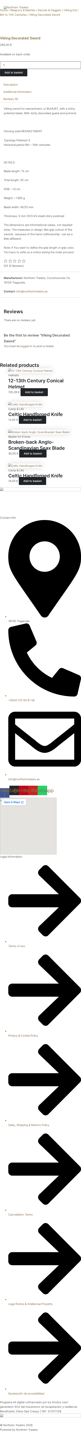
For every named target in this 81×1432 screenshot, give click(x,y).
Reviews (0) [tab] (10, 99)
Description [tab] (10, 84)
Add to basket (14, 72)
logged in (26, 346)
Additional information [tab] (17, 92)
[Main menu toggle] (73, 8)
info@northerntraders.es (32, 291)
